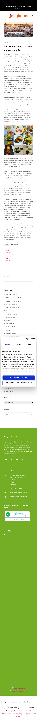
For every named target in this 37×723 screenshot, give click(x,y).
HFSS (8, 330)
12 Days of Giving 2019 (13, 298)
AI (6, 311)
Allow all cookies (18, 377)
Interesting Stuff (15, 34)
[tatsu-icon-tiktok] (22, 460)
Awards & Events (11, 314)
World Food (9, 391)
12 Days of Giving (11, 294)
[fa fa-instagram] (12, 460)
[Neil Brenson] (9, 253)
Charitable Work (11, 317)
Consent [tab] (7, 344)
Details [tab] (18, 344)
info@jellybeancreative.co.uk (15, 6)
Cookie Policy (18, 713)
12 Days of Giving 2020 (13, 301)
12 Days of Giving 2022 (13, 307)
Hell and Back (10, 327)
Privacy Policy (6, 713)
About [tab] (30, 344)
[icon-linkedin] (6, 460)
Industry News (11, 333)
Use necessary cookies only (18, 383)
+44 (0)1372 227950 (16, 488)
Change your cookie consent (18, 496)
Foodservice (10, 323)
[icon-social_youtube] (17, 460)
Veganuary (9, 388)
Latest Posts (14, 244)
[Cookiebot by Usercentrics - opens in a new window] (26, 339)
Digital (8, 320)
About (6, 244)
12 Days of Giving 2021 (13, 304)
